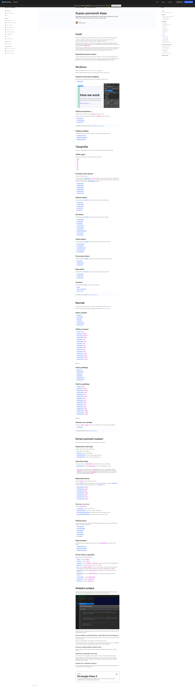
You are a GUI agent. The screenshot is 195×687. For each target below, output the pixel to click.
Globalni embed (165, 55)
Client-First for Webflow (80, 7)
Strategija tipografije (92, 294)
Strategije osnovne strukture (98, 125)
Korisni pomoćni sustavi (166, 44)
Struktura (164, 14)
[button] (157, 2)
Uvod (163, 10)
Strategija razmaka (106, 308)
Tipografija (164, 21)
